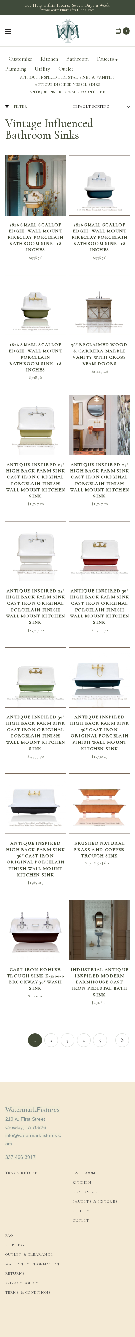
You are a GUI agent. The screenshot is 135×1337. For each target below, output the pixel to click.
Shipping (14, 1245)
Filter (20, 106)
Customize (20, 58)
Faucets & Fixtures (95, 1201)
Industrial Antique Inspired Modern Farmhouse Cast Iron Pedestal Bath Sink (99, 982)
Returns (15, 1273)
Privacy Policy (21, 1283)
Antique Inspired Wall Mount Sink (67, 92)
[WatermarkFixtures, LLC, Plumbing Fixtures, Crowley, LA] (31, 1316)
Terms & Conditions (28, 1292)
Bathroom (77, 58)
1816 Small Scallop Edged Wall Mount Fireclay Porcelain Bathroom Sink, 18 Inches (35, 237)
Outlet (65, 68)
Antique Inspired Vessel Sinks (67, 84)
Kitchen (49, 58)
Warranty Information (32, 1264)
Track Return (21, 1173)
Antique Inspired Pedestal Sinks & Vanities (67, 77)
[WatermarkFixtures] (67, 31)
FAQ (9, 1235)
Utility (42, 68)
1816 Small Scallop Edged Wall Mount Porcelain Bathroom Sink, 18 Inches (35, 357)
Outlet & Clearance (29, 1254)
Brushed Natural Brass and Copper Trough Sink (99, 850)
